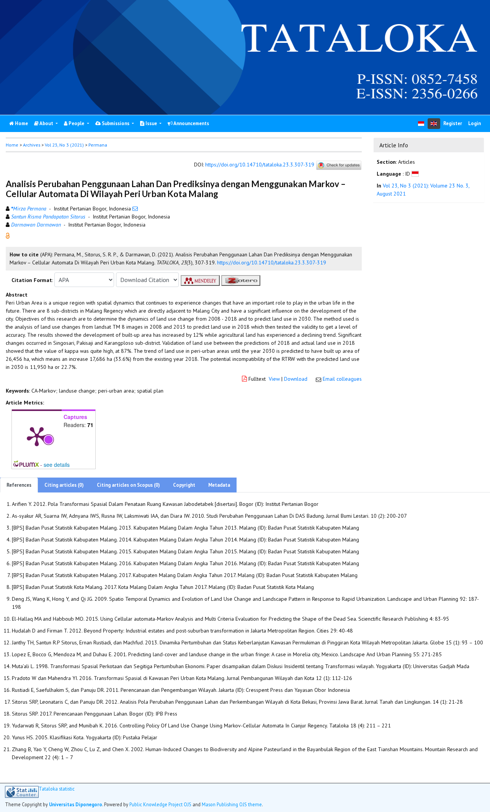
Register (452, 123)
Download (295, 378)
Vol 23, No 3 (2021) (64, 145)
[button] (8, 235)
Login (474, 123)
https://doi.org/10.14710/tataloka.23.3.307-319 (259, 164)
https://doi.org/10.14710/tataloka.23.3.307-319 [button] (271, 262)
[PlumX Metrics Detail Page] (37, 436)
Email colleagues (342, 378)
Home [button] (12, 145)
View (274, 378)
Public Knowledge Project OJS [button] (160, 804)
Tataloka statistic (57, 789)
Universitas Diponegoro (75, 804)
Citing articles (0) (64, 485)
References (19, 485)
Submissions (116, 123)
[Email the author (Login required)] (135, 208)
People (76, 123)
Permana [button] (97, 145)
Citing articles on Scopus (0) (128, 485)
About (46, 123)
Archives (31, 145)
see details (57, 464)
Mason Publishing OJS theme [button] (232, 804)
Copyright (184, 485)
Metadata (219, 485)
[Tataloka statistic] (22, 792)
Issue (151, 123)
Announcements (191, 123)
